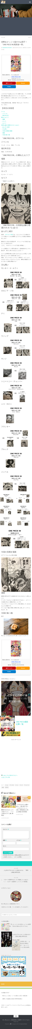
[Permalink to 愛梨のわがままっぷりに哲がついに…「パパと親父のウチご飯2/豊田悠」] (8, 801)
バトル (16, 785)
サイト (4, 846)
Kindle (9, 86)
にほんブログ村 (5, 777)
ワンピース (26, 785)
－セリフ (3, 123)
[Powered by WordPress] (10, 1023)
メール (18, 840)
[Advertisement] (16, 26)
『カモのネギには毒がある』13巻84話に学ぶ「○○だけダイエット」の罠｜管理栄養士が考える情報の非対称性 (22, 808)
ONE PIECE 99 (15, 76)
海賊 (3, 787)
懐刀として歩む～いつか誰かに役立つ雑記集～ (15, 995)
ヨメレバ (18, 78)
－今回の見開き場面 (6, 131)
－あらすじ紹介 (5, 127)
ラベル (3, 111)
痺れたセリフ (5, 117)
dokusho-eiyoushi (7, 47)
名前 (5, 840)
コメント (6, 829)
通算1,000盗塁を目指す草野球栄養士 (12, 999)
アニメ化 (12, 785)
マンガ (3, 37)
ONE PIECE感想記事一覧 (22, 723)
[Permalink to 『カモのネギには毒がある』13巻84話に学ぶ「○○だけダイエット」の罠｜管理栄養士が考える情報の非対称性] (23, 798)
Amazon (23, 83)
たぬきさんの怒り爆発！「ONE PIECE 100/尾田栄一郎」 (16, 698)
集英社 (6, 787)
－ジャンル (4, 113)
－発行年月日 (5, 115)
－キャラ (3, 121)
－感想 (3, 133)
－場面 (3, 119)
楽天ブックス (9, 83)
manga (6, 785)
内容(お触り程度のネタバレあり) (10, 125)
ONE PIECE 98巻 (9, 234)
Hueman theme (23, 1024)
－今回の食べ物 (5, 135)
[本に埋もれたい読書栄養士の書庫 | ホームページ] (4, 2)
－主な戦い (4, 129)
